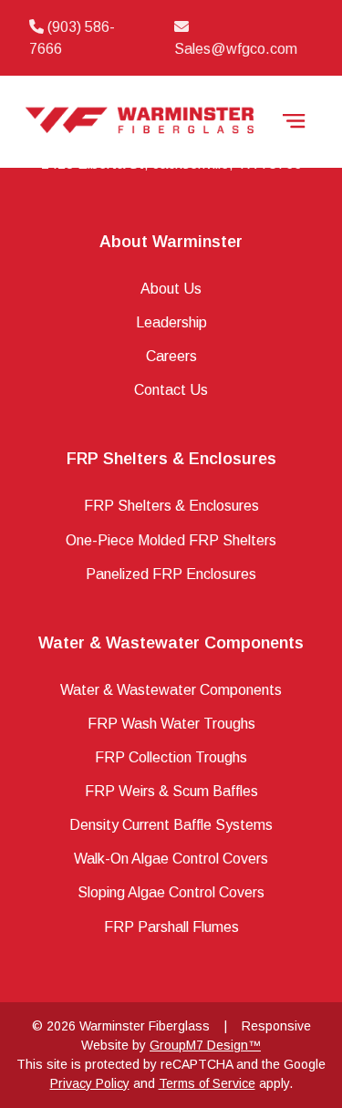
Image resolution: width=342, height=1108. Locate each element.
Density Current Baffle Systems (171, 825)
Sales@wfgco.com (235, 49)
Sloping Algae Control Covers (171, 892)
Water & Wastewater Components (171, 690)
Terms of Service (207, 1083)
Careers (171, 356)
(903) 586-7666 (72, 38)
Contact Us (171, 390)
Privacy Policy (90, 1083)
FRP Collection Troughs (171, 757)
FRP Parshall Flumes (171, 927)
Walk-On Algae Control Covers (171, 858)
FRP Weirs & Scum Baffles (171, 791)
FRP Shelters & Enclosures (171, 505)
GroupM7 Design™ (205, 1045)
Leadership (171, 322)
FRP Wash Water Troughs (171, 723)
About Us (171, 288)
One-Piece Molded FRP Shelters (171, 540)
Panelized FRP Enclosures (171, 574)
